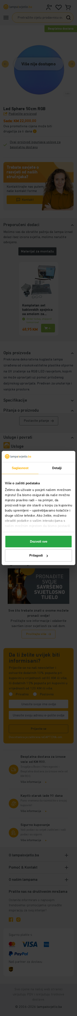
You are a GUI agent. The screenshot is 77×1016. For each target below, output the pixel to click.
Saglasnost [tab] (20, 468)
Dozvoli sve (38, 541)
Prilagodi (36, 555)
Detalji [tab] (57, 468)
